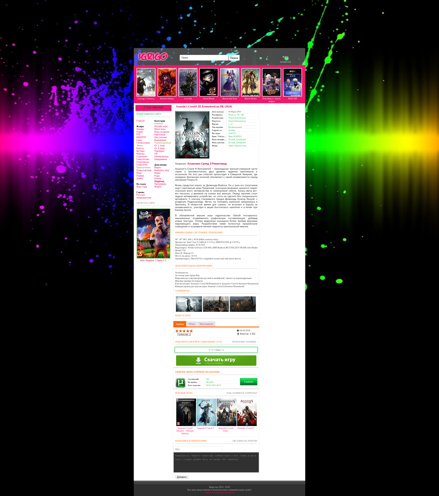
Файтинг (140, 153)
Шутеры (140, 151)
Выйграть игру (161, 170)
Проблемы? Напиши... (244, 341)
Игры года (141, 186)
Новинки (158, 123)
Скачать (248, 381)
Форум (157, 186)
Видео (157, 167)
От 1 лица (159, 145)
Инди (139, 173)
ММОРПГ (141, 137)
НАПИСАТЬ (285, 62)
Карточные (159, 134)
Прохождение (206, 324)
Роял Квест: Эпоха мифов (272, 100)
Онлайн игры (161, 126)
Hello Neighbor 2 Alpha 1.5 (153, 260)
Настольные (160, 137)
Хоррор (140, 175)
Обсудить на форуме (245, 441)
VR (155, 153)
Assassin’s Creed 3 (205, 428)
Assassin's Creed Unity (225, 429)
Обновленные (161, 156)
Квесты (140, 148)
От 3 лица (159, 148)
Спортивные (142, 162)
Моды (157, 173)
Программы (160, 184)
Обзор (192, 324)
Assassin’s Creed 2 (245, 428)
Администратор (227, 492)
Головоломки (143, 142)
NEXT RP (292, 98)
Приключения (143, 167)
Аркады (140, 129)
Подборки (159, 151)
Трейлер (180, 324)
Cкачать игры (211, 492)
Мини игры (159, 129)
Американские (143, 197)
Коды (157, 175)
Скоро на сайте (145, 203)
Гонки (139, 140)
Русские (140, 195)
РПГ (138, 134)
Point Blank (208, 98)
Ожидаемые (160, 159)
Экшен (139, 145)
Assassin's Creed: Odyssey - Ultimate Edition (185, 431)
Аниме (139, 132)
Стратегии (141, 156)
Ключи (157, 178)
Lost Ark (188, 98)
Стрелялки (141, 164)
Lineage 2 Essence (146, 98)
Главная (140, 121)
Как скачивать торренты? (242, 393)
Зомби (139, 178)
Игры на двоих (161, 132)
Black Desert (251, 98)
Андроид (159, 181)
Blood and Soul (229, 98)
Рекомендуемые (162, 142)
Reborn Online (167, 98)
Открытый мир (143, 170)
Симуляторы (142, 159)
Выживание (160, 140)
